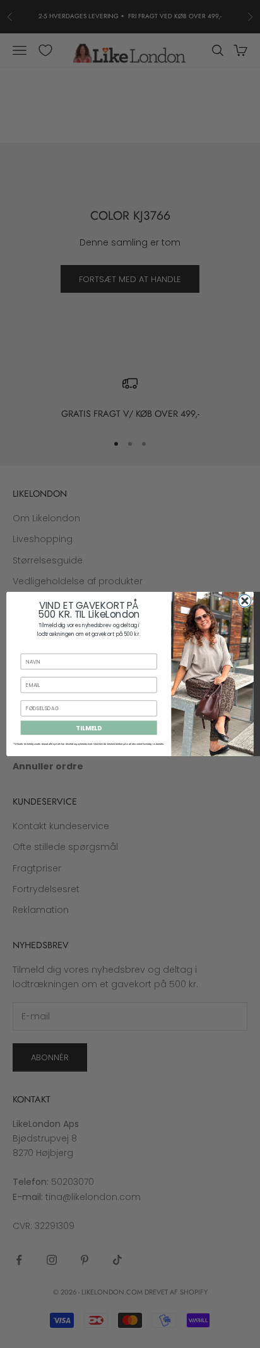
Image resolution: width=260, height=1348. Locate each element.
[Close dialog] (245, 600)
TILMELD (89, 727)
